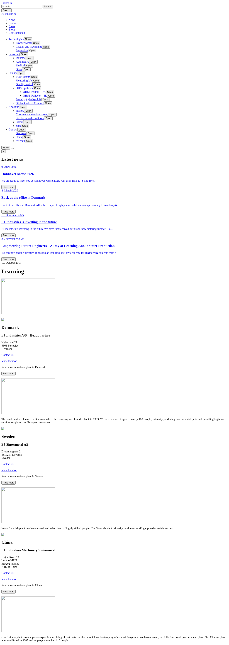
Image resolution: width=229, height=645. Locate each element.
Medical (20, 65)
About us (14, 106)
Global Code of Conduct (30, 103)
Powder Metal (24, 42)
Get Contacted (17, 32)
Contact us (7, 354)
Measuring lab (24, 80)
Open (28, 39)
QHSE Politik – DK (34, 91)
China (19, 137)
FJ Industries (8, 13)
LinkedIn (6, 2)
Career (19, 121)
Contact (13, 23)
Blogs (12, 29)
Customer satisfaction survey (32, 114)
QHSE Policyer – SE (35, 95)
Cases (12, 26)
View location (9, 361)
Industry (20, 57)
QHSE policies (24, 88)
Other (19, 69)
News (12, 19)
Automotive (22, 61)
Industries (14, 54)
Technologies (16, 39)
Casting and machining (29, 46)
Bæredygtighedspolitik (28, 99)
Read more (8, 187)
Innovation (22, 50)
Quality (13, 72)
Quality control (24, 84)
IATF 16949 (23, 76)
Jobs (18, 125)
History (20, 110)
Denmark (21, 133)
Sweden (20, 140)
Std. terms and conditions (30, 118)
